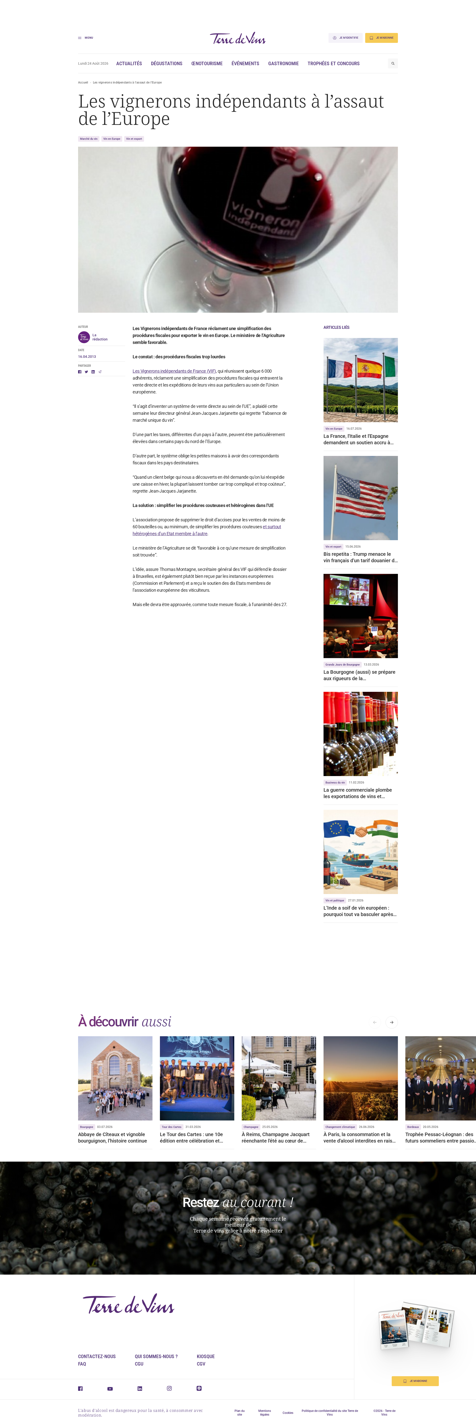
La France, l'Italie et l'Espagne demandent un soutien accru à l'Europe (357, 439)
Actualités (129, 63)
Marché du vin (88, 138)
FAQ (82, 1364)
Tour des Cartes (171, 1127)
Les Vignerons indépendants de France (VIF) (174, 371)
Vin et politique (335, 900)
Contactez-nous (97, 1356)
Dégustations (166, 63)
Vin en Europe (111, 138)
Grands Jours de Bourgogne (343, 664)
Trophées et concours (334, 63)
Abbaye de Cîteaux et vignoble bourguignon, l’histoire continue (112, 1137)
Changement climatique (340, 1127)
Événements (245, 63)
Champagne (251, 1127)
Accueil (83, 82)
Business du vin (335, 782)
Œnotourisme (207, 63)
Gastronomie (283, 63)
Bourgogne (86, 1127)
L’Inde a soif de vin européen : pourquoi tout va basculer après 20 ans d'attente (358, 911)
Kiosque (206, 1356)
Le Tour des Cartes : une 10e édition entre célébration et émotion (191, 1137)
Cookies (288, 1413)
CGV (201, 1364)
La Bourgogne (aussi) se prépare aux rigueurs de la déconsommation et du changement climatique (359, 675)
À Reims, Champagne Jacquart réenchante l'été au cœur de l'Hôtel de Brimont (276, 1137)
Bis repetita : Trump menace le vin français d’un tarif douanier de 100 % (360, 557)
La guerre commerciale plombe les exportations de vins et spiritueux (358, 793)
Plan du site (240, 1412)
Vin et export (134, 138)
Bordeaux (413, 1127)
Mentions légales (264, 1412)
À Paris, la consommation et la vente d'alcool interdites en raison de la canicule (361, 1137)
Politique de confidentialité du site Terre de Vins (330, 1412)
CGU (139, 1364)
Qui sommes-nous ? (156, 1356)
